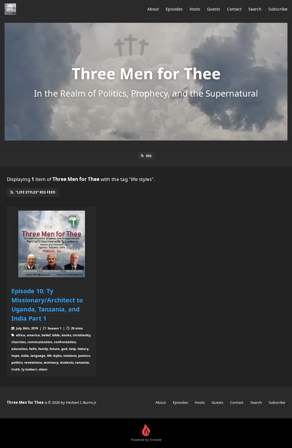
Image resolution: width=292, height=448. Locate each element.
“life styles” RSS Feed (35, 192)
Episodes (174, 9)
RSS (148, 156)
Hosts (195, 9)
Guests (213, 9)
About (153, 9)
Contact (234, 9)
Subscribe (277, 9)
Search (254, 9)
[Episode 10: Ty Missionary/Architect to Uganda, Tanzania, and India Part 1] (51, 244)
